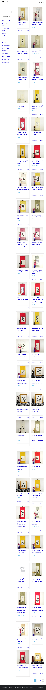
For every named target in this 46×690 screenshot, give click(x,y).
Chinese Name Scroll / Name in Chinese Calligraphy (37, 523)
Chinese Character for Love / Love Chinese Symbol (22, 79)
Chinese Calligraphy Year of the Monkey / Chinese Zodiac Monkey (37, 382)
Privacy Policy (13, 687)
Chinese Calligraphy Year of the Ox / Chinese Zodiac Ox (22, 409)
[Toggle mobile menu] (43, 2)
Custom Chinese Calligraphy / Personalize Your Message (37, 79)
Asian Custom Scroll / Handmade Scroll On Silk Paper (23, 189)
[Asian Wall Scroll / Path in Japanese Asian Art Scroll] (23, 206)
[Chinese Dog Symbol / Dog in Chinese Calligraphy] (23, 457)
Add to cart (34, 389)
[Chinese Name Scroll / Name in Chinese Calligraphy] (37, 512)
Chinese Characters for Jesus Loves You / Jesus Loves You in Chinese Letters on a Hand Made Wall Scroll (37, 439)
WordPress (42, 687)
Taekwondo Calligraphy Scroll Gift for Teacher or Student (22, 162)
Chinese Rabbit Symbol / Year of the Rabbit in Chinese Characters (37, 552)
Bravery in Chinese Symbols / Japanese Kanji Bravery (21, 328)
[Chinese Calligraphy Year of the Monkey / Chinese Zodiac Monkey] (37, 371)
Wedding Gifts (5, 53)
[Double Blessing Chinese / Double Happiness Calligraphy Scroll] (37, 151)
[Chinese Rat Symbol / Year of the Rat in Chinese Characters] (23, 569)
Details (27, 30)
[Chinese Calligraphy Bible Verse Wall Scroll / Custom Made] (23, 124)
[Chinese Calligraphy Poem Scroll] (37, 41)
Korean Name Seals (6, 56)
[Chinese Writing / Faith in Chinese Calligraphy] (37, 657)
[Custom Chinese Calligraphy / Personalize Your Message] (37, 69)
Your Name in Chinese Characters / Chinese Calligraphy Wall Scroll (22, 51)
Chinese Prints (5, 59)
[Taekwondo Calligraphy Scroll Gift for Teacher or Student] (23, 151)
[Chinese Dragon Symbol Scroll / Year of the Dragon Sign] (37, 485)
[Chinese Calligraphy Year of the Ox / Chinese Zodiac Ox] (23, 399)
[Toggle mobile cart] (39, 2)
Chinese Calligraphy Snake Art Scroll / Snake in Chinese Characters (22, 382)
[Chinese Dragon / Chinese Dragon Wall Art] (37, 457)
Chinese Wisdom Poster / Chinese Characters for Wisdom (22, 667)
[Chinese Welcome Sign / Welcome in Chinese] (37, 629)
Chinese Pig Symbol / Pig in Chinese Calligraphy (22, 552)
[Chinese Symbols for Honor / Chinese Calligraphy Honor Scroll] (37, 598)
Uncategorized (5, 62)
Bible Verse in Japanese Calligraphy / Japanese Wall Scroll (22, 299)
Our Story (17, 687)
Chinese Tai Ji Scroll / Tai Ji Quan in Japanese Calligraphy (23, 640)
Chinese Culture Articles (23, 687)
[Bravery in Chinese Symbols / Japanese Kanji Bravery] (23, 318)
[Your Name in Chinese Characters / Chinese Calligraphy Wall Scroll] (23, 41)
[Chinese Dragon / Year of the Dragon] (23, 485)
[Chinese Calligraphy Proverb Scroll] (23, 14)
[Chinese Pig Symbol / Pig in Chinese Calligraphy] (23, 542)
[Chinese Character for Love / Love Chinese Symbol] (23, 69)
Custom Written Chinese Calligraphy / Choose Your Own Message (37, 24)
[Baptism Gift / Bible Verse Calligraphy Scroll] (37, 206)
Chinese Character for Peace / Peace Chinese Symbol (22, 437)
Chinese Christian (6, 45)
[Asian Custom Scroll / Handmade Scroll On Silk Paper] (23, 179)
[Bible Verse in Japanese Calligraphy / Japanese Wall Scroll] (23, 289)
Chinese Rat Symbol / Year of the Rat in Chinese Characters (22, 580)
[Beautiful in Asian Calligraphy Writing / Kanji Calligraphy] (23, 234)
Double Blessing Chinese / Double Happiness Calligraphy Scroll (37, 162)
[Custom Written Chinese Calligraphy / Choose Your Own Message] (37, 14)
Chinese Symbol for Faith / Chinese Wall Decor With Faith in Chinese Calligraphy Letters (21, 611)
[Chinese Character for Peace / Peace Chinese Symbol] (23, 426)
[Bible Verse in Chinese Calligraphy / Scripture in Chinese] (37, 261)
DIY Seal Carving (5, 37)
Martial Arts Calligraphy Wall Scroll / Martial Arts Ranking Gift (37, 107)
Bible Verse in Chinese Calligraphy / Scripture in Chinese (37, 272)
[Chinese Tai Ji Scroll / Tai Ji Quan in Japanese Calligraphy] (23, 629)
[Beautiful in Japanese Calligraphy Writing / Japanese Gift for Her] (37, 234)
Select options (20, 30)
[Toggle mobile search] (41, 2)
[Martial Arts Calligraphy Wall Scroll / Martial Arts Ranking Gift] (37, 96)
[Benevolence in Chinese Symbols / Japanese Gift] (23, 261)
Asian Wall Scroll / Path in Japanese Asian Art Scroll (22, 217)
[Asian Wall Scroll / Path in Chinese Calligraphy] (37, 179)
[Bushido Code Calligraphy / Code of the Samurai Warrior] (37, 318)
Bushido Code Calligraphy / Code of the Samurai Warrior (37, 328)
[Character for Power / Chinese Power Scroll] (23, 346)
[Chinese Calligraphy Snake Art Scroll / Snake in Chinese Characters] (23, 371)
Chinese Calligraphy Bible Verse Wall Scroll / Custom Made (22, 134)
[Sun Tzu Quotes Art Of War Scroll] (37, 124)
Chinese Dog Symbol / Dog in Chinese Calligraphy (22, 468)
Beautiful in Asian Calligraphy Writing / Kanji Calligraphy (22, 244)
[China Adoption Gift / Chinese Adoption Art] (37, 346)
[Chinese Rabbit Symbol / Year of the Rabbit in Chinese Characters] (37, 542)
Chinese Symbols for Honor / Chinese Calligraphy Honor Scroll (37, 609)
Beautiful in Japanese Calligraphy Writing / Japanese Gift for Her (37, 244)
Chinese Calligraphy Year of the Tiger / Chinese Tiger (36, 409)
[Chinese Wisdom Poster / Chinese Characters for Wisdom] (23, 657)
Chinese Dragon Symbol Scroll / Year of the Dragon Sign (37, 495)
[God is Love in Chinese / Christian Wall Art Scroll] (23, 96)
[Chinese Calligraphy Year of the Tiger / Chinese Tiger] (37, 399)
